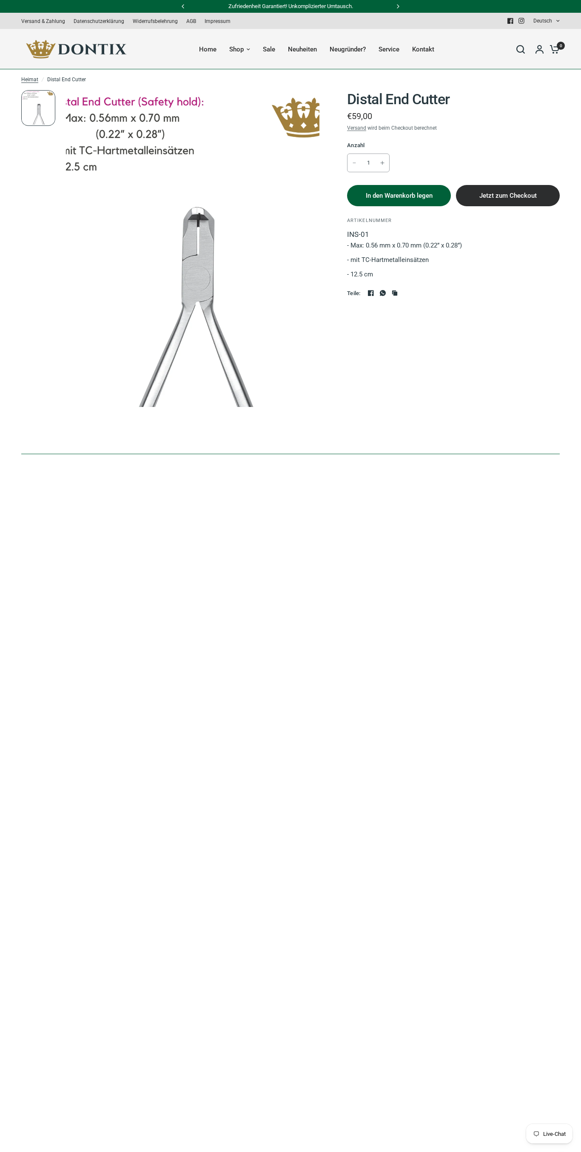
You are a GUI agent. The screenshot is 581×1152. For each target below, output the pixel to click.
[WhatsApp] (383, 293)
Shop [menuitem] (236, 49)
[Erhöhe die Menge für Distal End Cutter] (382, 163)
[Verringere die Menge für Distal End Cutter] (354, 163)
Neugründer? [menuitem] (348, 49)
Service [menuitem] (389, 49)
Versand (356, 128)
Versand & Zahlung (43, 21)
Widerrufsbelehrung (155, 21)
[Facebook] (510, 20)
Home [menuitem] (207, 49)
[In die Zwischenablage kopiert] (395, 293)
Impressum (218, 21)
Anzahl (356, 145)
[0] (552, 49)
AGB (191, 21)
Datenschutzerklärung (99, 21)
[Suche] (520, 49)
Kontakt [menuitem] (423, 49)
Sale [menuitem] (269, 49)
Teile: (354, 293)
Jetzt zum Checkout (508, 195)
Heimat (29, 79)
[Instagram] (521, 20)
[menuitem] (45, 21)
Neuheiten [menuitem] (302, 49)
